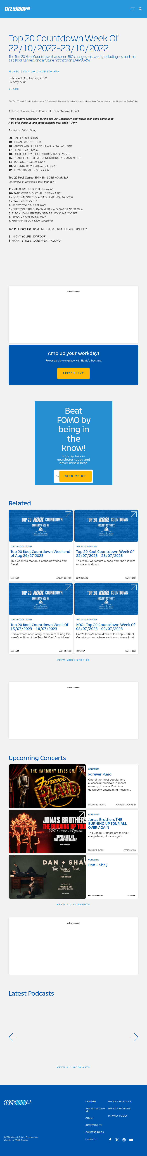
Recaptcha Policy (119, 1102)
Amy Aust (19, 82)
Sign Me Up (75, 476)
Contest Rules (95, 1132)
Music (14, 71)
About (89, 1118)
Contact (91, 1140)
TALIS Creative (21, 1140)
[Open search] (139, 8)
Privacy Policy (117, 1116)
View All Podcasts (73, 1068)
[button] (13, 1037)
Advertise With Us (95, 1110)
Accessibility (94, 1125)
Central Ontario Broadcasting (24, 1137)
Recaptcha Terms (119, 1109)
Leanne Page (82, 578)
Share (14, 89)
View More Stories (73, 660)
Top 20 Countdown (41, 71)
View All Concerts (73, 905)
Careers (91, 1102)
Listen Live (73, 373)
